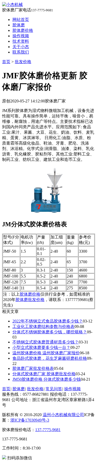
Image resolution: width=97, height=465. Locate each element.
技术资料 (20, 41)
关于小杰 (20, 46)
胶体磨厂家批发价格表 (33, 368)
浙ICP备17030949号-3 (29, 420)
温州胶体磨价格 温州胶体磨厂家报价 (46, 353)
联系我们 (20, 52)
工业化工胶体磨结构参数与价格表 (43, 326)
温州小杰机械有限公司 (63, 414)
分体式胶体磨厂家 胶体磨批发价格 (44, 374)
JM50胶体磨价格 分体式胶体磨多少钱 (46, 379)
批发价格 (23, 61)
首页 (6, 61)
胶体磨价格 (22, 30)
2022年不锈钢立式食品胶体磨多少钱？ (47, 321)
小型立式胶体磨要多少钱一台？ (41, 347)
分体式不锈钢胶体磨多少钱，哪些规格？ (49, 332)
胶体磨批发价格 (30, 299)
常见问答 (54, 389)
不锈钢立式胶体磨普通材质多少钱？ (45, 342)
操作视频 (20, 36)
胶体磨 (18, 25)
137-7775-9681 (48, 430)
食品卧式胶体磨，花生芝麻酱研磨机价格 (49, 358)
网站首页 (20, 19)
